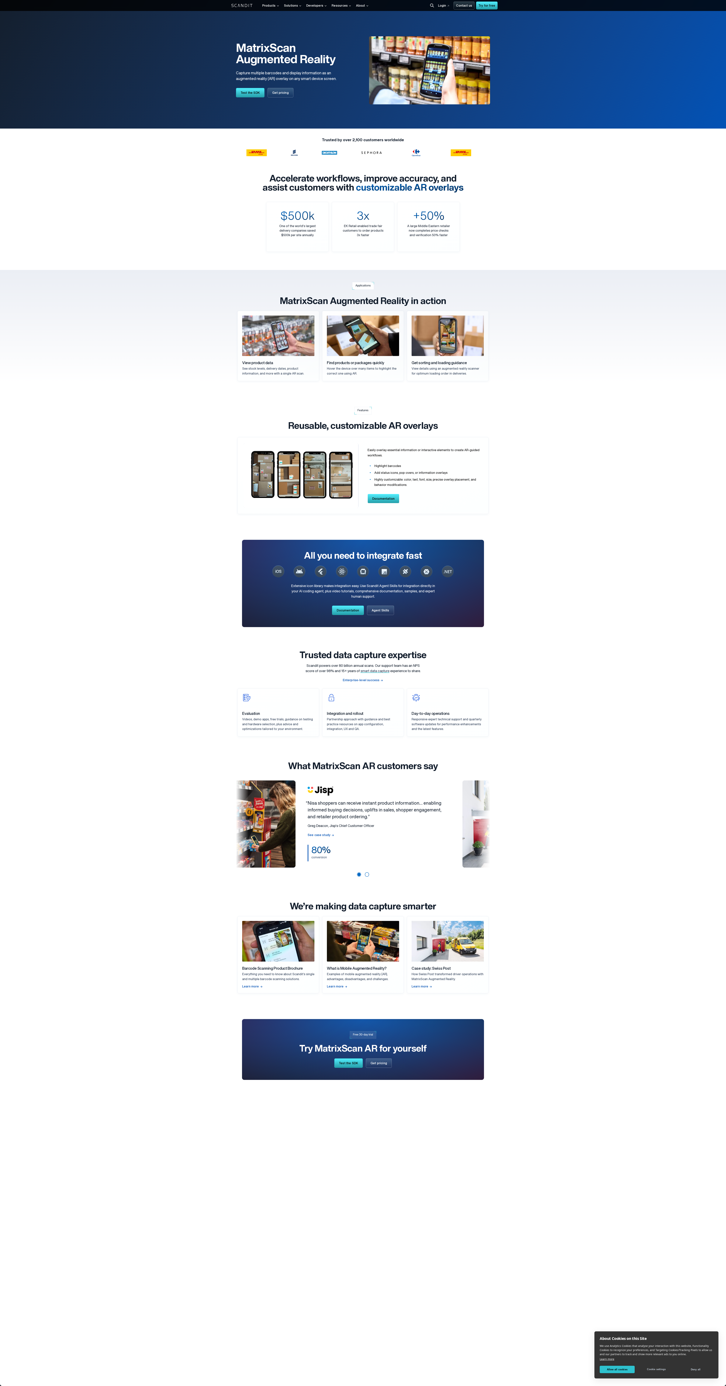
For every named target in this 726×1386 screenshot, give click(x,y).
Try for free (487, 5)
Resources (340, 5)
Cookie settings (656, 1369)
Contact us (464, 5)
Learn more (607, 1359)
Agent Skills (380, 610)
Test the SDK (250, 93)
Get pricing (280, 93)
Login (442, 5)
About (360, 5)
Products (269, 5)
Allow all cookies (617, 1369)
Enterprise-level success (361, 680)
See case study (356, 846)
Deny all (696, 1369)
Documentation (383, 498)
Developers (314, 5)
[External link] (278, 571)
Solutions (291, 5)
